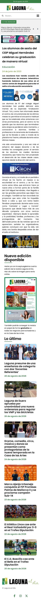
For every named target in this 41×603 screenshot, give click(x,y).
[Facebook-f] (14, 596)
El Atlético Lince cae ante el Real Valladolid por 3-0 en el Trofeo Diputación (20, 527)
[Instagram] (20, 596)
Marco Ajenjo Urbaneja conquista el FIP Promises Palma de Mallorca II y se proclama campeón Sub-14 (20, 490)
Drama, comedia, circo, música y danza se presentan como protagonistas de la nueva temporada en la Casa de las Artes (19, 448)
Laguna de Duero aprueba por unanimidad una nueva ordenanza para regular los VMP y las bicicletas (19, 406)
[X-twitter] (26, 596)
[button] (38, 16)
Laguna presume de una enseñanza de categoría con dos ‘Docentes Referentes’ (20, 368)
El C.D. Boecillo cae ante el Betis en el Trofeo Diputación (19, 561)
